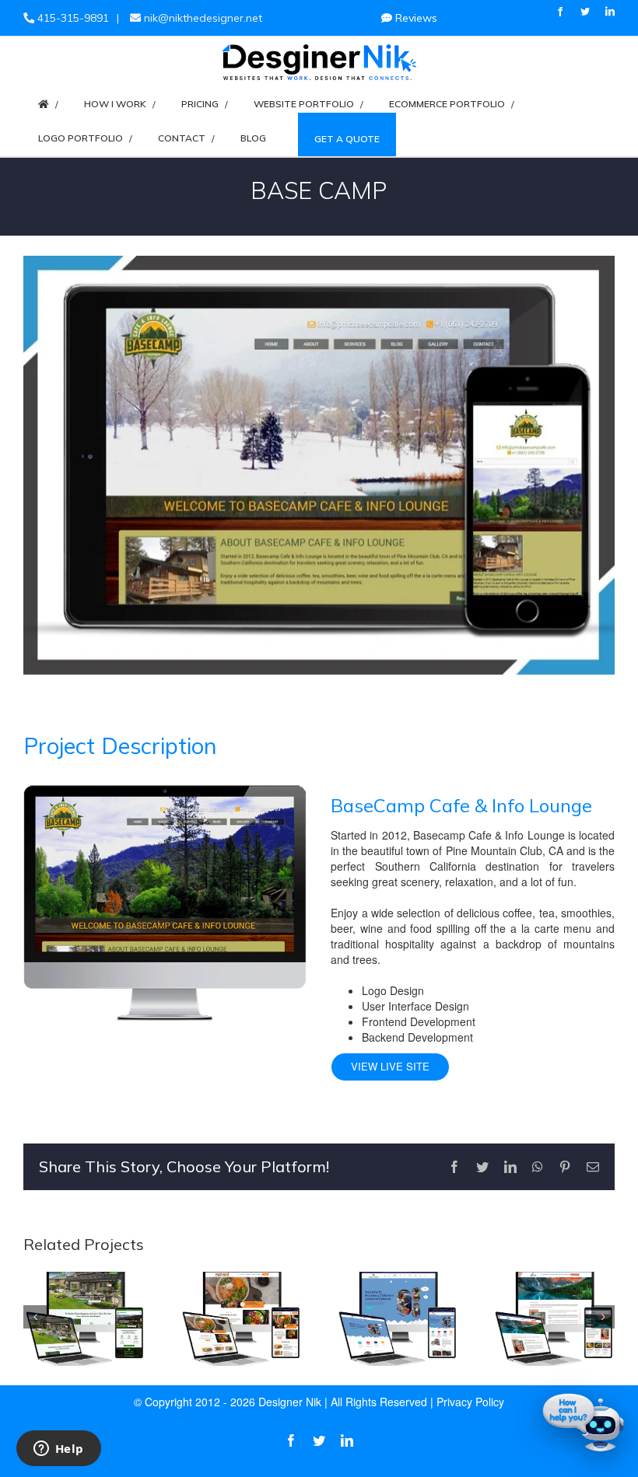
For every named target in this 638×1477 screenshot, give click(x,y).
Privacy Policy (470, 1401)
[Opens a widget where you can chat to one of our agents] (58, 1449)
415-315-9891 (71, 18)
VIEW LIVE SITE (390, 1066)
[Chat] (584, 1423)
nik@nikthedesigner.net (201, 18)
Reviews (414, 18)
